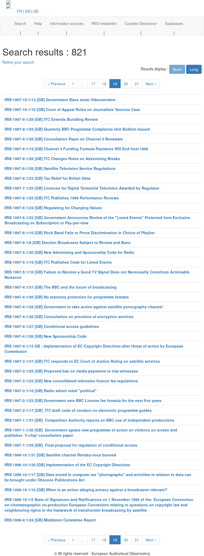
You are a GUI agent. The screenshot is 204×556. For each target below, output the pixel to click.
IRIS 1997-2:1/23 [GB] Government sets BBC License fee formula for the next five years (83, 400)
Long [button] (194, 69)
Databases (174, 23)
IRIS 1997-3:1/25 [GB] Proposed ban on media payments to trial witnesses (71, 371)
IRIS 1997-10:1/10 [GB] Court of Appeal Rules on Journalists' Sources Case (72, 109)
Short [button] (177, 69)
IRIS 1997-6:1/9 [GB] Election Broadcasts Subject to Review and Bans (67, 242)
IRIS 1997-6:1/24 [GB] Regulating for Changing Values (53, 207)
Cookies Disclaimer (141, 23)
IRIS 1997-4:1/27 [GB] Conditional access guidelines (52, 326)
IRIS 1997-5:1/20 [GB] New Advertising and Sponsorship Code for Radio (69, 252)
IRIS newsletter (104, 23)
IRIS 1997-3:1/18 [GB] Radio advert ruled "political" (51, 390)
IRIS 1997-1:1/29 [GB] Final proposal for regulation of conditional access (71, 445)
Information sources (66, 23)
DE (36, 11)
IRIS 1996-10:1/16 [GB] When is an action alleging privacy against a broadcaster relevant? (86, 489)
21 (137, 83)
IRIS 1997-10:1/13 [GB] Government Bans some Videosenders (60, 99)
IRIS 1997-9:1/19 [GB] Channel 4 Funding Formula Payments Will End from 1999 (76, 148)
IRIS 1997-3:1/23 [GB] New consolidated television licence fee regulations (71, 380)
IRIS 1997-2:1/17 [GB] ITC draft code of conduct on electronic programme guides (78, 410)
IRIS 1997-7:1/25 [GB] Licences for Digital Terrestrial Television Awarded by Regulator (82, 188)
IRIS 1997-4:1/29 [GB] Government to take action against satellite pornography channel (84, 306)
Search (20, 23)
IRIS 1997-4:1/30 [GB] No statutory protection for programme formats (67, 297)
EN (27, 11)
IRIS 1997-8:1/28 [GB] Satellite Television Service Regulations (60, 168)
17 (93, 83)
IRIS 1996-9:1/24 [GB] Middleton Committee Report (50, 520)
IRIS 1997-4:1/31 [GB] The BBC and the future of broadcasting (61, 287)
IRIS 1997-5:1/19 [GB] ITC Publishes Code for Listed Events (58, 262)
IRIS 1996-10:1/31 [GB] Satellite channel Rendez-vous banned (60, 454)
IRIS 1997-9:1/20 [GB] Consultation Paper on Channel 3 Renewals (64, 139)
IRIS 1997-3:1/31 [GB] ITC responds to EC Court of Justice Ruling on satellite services (82, 361)
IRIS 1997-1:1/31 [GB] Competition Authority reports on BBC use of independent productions (89, 420)
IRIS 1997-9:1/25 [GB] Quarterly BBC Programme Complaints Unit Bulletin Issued (77, 129)
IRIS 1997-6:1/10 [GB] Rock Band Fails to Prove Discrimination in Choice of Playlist (80, 232)
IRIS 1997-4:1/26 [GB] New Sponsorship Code (46, 336)
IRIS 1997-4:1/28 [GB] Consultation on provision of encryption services (69, 316)
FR (19, 11)
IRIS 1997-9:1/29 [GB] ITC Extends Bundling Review (51, 119)
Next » (151, 83)
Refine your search (18, 62)
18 (104, 83)
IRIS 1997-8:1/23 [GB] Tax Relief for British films (48, 178)
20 (126, 83)
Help (38, 23)
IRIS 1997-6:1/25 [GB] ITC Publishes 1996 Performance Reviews (62, 197)
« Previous (56, 83)
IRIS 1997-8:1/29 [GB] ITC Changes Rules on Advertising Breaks (62, 158)
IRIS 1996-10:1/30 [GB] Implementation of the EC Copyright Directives (67, 464)
